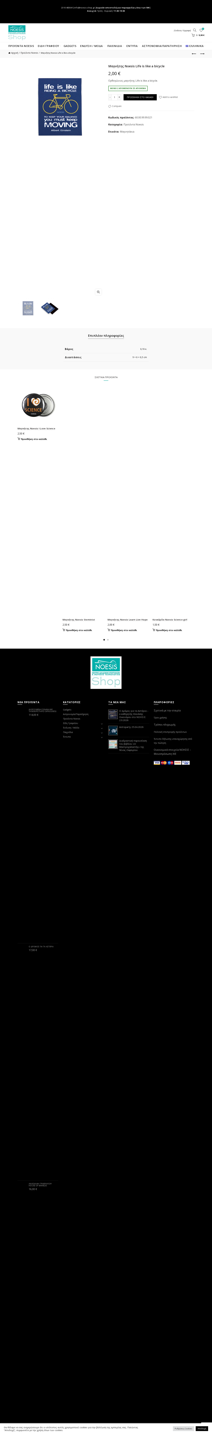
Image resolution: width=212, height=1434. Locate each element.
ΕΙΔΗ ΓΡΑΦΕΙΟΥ (48, 46)
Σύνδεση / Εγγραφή (182, 30)
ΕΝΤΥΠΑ (132, 46)
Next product (202, 54)
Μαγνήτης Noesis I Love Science (36, 428)
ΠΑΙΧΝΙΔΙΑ (114, 46)
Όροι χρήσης (160, 717)
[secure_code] (178, 762)
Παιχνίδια (68, 732)
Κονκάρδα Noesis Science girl (170, 619)
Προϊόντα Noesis (21, 46)
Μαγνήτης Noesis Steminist (79, 619)
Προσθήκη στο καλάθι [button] (34, 439)
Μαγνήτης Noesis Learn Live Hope (128, 619)
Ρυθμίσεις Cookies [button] (183, 1428)
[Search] (194, 30)
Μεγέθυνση (98, 292)
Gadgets (70, 46)
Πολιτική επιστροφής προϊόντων (170, 731)
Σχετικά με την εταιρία (167, 710)
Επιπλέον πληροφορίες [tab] (106, 335)
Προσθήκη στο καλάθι (140, 97)
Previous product (194, 54)
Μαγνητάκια (127, 131)
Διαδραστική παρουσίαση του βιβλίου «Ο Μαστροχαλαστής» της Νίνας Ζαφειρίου (133, 745)
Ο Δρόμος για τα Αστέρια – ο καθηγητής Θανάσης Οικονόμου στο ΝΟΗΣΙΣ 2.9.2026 (133, 715)
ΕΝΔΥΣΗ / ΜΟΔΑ (91, 46)
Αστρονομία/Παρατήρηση (162, 46)
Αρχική (14, 52)
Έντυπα (67, 736)
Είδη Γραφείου (70, 723)
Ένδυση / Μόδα (71, 727)
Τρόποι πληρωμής (165, 724)
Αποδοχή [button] (202, 1428)
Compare (117, 106)
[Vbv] (186, 762)
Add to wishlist (170, 97)
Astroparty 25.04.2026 (131, 726)
